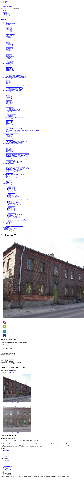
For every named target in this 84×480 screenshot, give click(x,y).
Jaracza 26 (8, 24)
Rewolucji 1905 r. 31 (10, 35)
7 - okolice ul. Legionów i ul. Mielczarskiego (12, 143)
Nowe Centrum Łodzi (7, 222)
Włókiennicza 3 (9, 37)
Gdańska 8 (8, 164)
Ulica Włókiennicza (10, 61)
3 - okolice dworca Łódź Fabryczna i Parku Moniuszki (14, 77)
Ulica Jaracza (8, 57)
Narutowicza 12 (9, 65)
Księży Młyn (6, 13)
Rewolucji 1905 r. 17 (10, 32)
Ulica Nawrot (8, 127)
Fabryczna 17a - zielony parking (15, 214)
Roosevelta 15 (9, 135)
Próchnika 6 (8, 175)
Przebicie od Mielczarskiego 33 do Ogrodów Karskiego (17, 153)
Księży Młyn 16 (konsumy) (14, 197)
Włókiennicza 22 (9, 50)
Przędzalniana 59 (11, 206)
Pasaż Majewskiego (10, 56)
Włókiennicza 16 (9, 49)
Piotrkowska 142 (9, 134)
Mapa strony (5, 468)
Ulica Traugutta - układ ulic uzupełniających (15, 75)
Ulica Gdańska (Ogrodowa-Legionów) (14, 162)
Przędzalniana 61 (11, 207)
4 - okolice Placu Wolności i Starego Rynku (12, 90)
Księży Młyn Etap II (10, 221)
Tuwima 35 (8, 81)
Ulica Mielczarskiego (10, 160)
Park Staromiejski (9, 102)
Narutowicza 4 (9, 64)
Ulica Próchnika (9, 113)
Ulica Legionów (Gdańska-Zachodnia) (14, 170)
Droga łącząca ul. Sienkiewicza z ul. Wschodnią (16, 76)
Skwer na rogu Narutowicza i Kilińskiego (14, 87)
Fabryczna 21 (11, 211)
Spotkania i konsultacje (8, 451)
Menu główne (6, 1)
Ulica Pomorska (9, 111)
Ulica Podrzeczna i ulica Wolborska (13, 110)
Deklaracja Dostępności (8, 466)
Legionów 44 (8, 147)
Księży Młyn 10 (11, 194)
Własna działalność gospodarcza (12, 230)
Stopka (4, 4)
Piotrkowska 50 (9, 181)
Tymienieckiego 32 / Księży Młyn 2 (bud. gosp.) (18, 198)
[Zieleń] (4, 327)
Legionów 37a (9, 145)
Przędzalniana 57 (11, 203)
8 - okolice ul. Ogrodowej (8, 163)
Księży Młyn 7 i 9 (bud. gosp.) (14, 190)
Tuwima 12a (8, 71)
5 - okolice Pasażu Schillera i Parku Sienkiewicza (13, 117)
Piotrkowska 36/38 (10, 178)
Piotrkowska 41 (9, 180)
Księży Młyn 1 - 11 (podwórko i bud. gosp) (17, 219)
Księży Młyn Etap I (7, 14)
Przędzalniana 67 (11, 209)
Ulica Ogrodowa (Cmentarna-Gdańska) (14, 161)
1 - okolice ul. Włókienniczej (9, 23)
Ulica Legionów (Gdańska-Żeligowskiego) (15, 158)
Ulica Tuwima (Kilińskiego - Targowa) (14, 89)
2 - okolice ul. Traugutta (8, 63)
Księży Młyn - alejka (12, 216)
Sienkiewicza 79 (9, 140)
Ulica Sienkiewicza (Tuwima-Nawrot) (14, 128)
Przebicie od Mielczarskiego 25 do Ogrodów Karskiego (17, 154)
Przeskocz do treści (7, 2)
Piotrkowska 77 (9, 67)
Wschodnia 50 (9, 52)
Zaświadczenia (6, 450)
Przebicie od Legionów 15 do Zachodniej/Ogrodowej (17, 167)
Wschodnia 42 (9, 100)
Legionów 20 (8, 166)
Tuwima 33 (8, 80)
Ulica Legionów (9, 107)
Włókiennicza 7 (9, 42)
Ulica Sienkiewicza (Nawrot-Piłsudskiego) (14, 142)
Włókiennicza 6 (9, 41)
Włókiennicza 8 (9, 43)
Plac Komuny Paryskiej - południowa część (15, 131)
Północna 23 (8, 94)
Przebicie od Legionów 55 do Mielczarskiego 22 (16, 155)
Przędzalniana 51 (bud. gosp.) (14, 202)
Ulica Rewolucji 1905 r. (11, 60)
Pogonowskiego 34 (10, 25)
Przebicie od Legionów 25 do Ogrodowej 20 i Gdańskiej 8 (18, 168)
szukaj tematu (16, 8)
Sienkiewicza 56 (9, 137)
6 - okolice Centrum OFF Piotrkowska (11, 133)
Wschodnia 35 (9, 98)
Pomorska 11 (8, 91)
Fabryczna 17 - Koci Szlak (13, 215)
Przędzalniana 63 (6, 15)
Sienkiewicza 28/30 (10, 70)
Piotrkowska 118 (9, 122)
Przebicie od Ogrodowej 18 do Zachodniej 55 (15, 169)
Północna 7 (8, 93)
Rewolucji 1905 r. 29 (10, 34)
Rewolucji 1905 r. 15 (10, 31)
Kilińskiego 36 (9, 29)
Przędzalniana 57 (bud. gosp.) (14, 204)
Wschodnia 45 (9, 51)
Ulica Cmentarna (9, 157)
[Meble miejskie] (4, 332)
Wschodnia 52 (9, 54)
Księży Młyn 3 (11, 188)
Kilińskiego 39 (9, 78)
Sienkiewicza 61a (9, 123)
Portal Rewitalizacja (7, 10)
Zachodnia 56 (8, 101)
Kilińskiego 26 (9, 27)
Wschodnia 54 (9, 55)
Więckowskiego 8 (9, 182)
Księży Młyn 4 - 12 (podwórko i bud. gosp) (17, 220)
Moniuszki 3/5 (9, 223)
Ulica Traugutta (9, 74)
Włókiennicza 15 (9, 48)
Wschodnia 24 (9, 97)
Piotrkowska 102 (9, 118)
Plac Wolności (9, 103)
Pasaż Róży (8, 104)
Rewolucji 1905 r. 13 (10, 30)
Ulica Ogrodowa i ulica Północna (13, 109)
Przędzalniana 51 (11, 201)
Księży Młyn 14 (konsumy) (14, 196)
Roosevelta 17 (9, 136)
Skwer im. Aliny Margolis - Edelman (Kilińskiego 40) (17, 85)
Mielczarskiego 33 (9, 151)
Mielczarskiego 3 (9, 148)
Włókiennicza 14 (9, 47)
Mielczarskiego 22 (9, 150)
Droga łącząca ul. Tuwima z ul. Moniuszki (14, 226)
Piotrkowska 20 (9, 176)
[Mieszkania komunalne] (4, 323)
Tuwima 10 (8, 224)
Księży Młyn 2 (11, 187)
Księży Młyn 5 (11, 189)
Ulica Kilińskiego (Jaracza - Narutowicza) (14, 88)
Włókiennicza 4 (9, 38)
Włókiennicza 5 (9, 40)
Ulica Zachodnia (9, 116)
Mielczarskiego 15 (9, 149)
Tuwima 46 (8, 82)
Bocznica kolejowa (12, 213)
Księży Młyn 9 (11, 193)
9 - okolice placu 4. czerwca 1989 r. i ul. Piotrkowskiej (14, 174)
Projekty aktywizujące (7, 229)
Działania (5, 12)
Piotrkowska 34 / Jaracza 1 (11, 177)
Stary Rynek (8, 105)
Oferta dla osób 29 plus (10, 231)
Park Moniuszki (9, 84)
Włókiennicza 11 (9, 44)
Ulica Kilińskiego (9, 58)
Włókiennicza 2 (9, 36)
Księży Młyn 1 (11, 186)
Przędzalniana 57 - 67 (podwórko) (15, 217)
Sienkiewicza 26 (9, 69)
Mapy (4, 461)
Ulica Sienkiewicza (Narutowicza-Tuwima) (15, 72)
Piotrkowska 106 (9, 120)
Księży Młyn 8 (11, 191)
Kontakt (4, 467)
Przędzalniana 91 (11, 210)
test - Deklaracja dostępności (9, 469)
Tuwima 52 (8, 83)
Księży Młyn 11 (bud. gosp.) (14, 195)
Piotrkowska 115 (9, 121)
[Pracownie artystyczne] (4, 337)
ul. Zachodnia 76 (6, 227)
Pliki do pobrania (6, 460)
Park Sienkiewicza (9, 125)
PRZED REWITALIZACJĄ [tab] (9, 372)
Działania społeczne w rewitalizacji (10, 228)
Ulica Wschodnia (9, 62)
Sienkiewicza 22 (9, 68)
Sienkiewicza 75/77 (10, 138)
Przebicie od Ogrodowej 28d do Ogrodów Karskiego (17, 156)
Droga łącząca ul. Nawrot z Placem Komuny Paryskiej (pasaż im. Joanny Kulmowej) (23, 130)
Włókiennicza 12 (9, 45)
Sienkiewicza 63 (9, 124)
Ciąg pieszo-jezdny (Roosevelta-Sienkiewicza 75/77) (17, 141)
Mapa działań (6, 22)
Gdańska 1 (8, 144)
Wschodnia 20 (9, 95)
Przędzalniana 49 (11, 200)
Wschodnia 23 (9, 96)
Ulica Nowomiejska (10, 108)
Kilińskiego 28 (9, 28)
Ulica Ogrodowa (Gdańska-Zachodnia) (14, 171)
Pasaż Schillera (9, 129)
